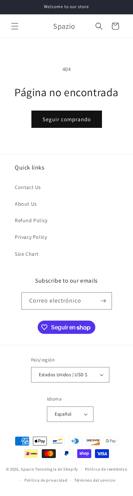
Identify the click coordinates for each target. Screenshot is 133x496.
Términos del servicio (95, 480)
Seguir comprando (66, 119)
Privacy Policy (31, 237)
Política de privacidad (45, 480)
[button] (15, 26)
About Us (26, 203)
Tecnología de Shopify (56, 468)
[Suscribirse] (103, 301)
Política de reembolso (106, 469)
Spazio (28, 468)
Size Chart (27, 254)
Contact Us (28, 187)
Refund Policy (31, 220)
